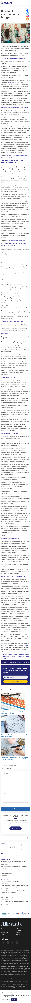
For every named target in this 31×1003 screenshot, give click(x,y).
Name (5, 786)
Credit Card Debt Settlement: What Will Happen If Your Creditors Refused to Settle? (14, 886)
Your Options (18, 930)
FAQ (2, 930)
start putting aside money (17, 111)
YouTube (17, 942)
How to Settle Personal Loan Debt (9, 881)
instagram (8, 942)
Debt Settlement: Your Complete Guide (11, 845)
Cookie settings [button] (6, 999)
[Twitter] (27, 13)
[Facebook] (27, 10)
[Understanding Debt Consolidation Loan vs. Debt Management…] (15, 701)
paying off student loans (14, 82)
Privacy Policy (18, 934)
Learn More (15, 828)
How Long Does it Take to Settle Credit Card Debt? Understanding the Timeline (13, 891)
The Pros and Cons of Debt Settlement (10, 849)
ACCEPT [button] (14, 999)
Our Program (18, 928)
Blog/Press (17, 932)
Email (5, 793)
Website (5, 801)
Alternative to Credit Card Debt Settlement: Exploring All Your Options (14, 902)
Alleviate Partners (4, 932)
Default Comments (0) (6, 768)
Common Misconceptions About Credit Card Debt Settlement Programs (13, 896)
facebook (3, 942)
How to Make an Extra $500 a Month (15, 240)
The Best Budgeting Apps (7, 847)
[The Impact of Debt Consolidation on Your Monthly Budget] (15, 721)
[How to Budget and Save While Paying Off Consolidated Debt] (15, 744)
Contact (2, 934)
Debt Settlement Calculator (8, 855)
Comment (6, 773)
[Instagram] (27, 16)
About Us (3, 928)
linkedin (12, 942)
